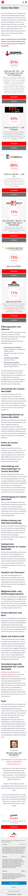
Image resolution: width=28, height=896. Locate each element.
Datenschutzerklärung (11, 894)
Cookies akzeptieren (14, 883)
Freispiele (13, 85)
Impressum (19, 894)
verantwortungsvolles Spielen (9, 674)
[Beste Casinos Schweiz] (2, 2)
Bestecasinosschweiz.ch (13, 764)
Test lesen (14, 101)
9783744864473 (15, 779)
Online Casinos (11, 777)
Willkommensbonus (14, 308)
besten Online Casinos (9, 43)
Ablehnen (14, 887)
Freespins (15, 184)
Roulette (18, 429)
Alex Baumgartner (18, 759)
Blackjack (12, 429)
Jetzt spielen (14, 97)
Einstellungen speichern (14, 891)
